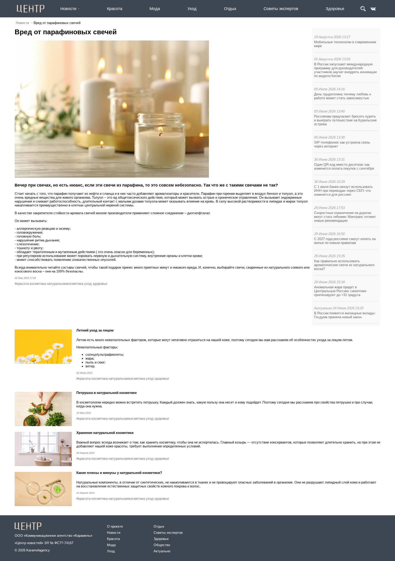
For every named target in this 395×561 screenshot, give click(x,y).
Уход (192, 8)
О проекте (115, 526)
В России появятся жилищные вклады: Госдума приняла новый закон (344, 315)
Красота (114, 8)
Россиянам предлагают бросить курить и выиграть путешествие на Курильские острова (345, 120)
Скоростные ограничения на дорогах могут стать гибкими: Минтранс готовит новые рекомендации (345, 216)
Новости (68, 8)
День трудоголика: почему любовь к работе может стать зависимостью (342, 96)
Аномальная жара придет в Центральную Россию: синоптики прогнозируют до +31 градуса (340, 291)
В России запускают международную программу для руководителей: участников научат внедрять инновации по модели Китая (345, 70)
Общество (162, 545)
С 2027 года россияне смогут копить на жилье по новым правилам (345, 241)
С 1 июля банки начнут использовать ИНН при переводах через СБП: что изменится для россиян (343, 190)
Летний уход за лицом (95, 330)
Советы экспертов (281, 8)
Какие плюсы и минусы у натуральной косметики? (119, 473)
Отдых (230, 8)
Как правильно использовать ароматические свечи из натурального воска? (344, 265)
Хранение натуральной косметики (105, 433)
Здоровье (335, 8)
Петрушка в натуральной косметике (107, 393)
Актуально (162, 551)
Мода (154, 8)
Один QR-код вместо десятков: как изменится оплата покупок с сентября (344, 166)
